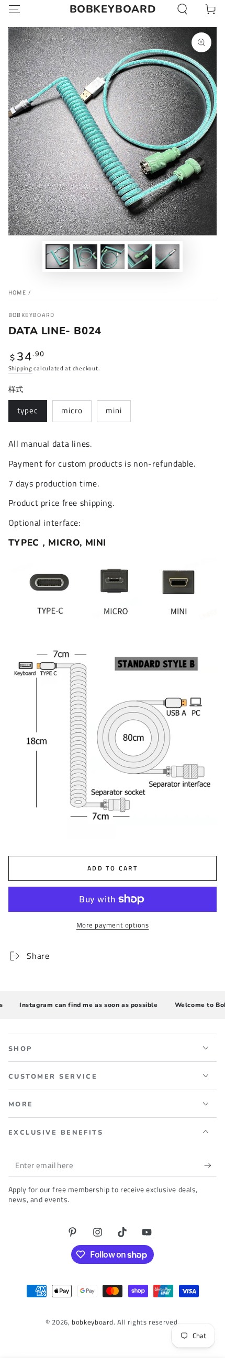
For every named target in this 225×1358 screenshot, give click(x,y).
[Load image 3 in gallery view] (112, 256)
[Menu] (14, 9)
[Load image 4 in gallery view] (140, 256)
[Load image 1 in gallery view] (58, 256)
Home (17, 292)
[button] (182, 9)
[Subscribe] (210, 1165)
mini (114, 410)
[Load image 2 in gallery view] (85, 256)
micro (72, 410)
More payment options (112, 925)
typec (27, 410)
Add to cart (112, 868)
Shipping (20, 368)
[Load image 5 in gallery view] (167, 256)
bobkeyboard (31, 315)
